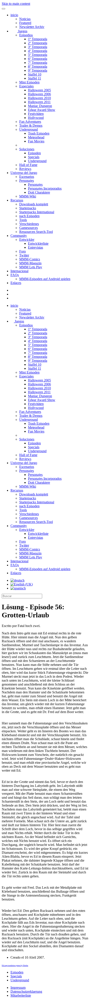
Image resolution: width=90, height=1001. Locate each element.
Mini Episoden (29, 82)
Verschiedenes (29, 224)
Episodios (26, 35)
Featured (25, 23)
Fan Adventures (30, 121)
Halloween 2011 (39, 102)
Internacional (19, 271)
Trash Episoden (38, 133)
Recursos (16, 200)
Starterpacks (27, 208)
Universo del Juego (23, 173)
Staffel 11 (34, 78)
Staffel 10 (34, 74)
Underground (28, 129)
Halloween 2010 (39, 98)
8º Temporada (37, 66)
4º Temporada (37, 51)
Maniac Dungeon (40, 106)
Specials (33, 157)
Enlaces (15, 283)
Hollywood (36, 117)
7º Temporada (37, 62)
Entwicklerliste (38, 243)
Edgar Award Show (41, 110)
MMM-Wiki (27, 196)
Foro (22, 251)
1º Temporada (37, 39)
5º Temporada (37, 55)
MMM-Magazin (30, 263)
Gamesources (28, 228)
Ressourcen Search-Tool (36, 232)
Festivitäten (36, 114)
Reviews (25, 169)
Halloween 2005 (39, 90)
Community (18, 235)
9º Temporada (37, 70)
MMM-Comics (29, 259)
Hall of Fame (28, 165)
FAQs (14, 275)
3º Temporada (37, 47)
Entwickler (26, 239)
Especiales (26, 86)
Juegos (22, 31)
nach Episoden (29, 216)
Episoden (34, 153)
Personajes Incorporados (45, 188)
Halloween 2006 (39, 94)
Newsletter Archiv (31, 27)
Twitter (24, 255)
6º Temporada (37, 59)
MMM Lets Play (30, 267)
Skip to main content (16, 3)
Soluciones (26, 149)
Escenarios (26, 176)
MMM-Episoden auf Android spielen (44, 279)
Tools (23, 220)
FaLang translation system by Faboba (15, 965)
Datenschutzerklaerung (26, 991)
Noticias (25, 19)
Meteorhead (36, 137)
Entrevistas (35, 247)
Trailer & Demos (30, 125)
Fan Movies (36, 141)
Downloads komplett (33, 204)
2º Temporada (37, 43)
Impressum (18, 987)
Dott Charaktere (39, 192)
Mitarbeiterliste (20, 995)
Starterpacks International (36, 212)
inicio (14, 15)
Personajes (26, 180)
